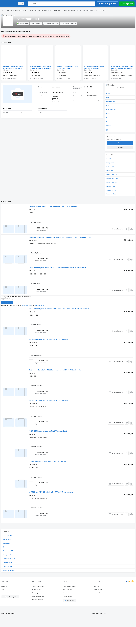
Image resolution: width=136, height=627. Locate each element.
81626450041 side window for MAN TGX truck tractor (48, 431)
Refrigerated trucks (112, 178)
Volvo (108, 122)
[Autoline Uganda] (8, 3)
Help (2, 589)
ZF (107, 130)
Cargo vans (110, 166)
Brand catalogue (37, 599)
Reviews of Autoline (38, 596)
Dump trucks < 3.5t (112, 182)
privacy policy (26, 305)
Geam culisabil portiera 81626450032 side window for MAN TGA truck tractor (57, 268)
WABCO (108, 126)
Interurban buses (111, 194)
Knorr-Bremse (110, 101)
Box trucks (109, 170)
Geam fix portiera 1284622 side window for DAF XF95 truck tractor (53, 207)
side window (56, 87)
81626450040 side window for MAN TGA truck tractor (94, 67)
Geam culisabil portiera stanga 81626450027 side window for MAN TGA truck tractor (60, 237)
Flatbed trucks (110, 186)
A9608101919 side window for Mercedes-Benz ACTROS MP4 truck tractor (13, 67)
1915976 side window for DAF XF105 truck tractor (47, 461)
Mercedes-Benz (111, 109)
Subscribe (7, 303)
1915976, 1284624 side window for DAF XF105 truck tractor (51, 492)
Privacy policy (36, 589)
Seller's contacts (6, 593)
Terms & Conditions (38, 586)
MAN (107, 105)
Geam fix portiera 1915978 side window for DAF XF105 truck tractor (40, 67)
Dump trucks (110, 163)
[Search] (30, 3)
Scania (108, 118)
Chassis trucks (111, 190)
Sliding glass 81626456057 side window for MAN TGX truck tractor (122, 67)
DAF (107, 97)
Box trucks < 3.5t (111, 174)
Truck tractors (110, 159)
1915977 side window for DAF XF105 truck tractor (67, 67)
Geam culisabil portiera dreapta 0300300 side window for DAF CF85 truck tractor (59, 309)
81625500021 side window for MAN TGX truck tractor (48, 400)
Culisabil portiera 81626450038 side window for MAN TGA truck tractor (55, 370)
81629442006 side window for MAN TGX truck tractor (48, 339)
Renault (108, 114)
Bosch (108, 93)
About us (4, 586)
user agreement (39, 305)
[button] (127, 229)
